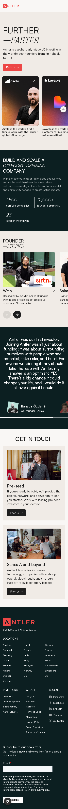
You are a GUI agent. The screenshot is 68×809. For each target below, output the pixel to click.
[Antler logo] (19, 622)
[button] (62, 6)
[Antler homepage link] (11, 6)
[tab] (26, 408)
